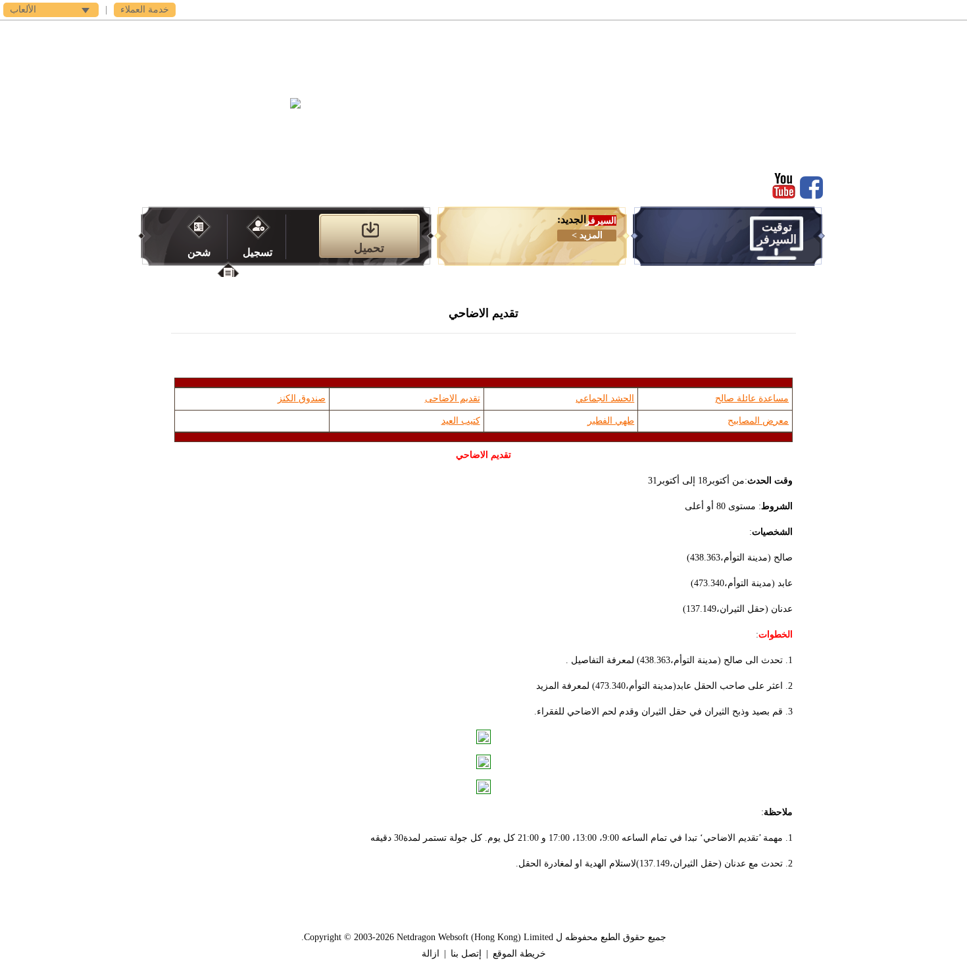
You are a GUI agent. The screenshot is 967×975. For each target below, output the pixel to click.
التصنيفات (483, 33)
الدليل (543, 33)
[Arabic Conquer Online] (235, 130)
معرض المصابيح (758, 421)
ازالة (430, 954)
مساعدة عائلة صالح (752, 398)
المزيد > (587, 235)
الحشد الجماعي (605, 398)
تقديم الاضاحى (452, 398)
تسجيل (257, 252)
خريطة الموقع (519, 954)
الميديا (424, 33)
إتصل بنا (466, 954)
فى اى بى (306, 33)
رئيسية (720, 33)
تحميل (602, 33)
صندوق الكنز (302, 398)
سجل (661, 33)
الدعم (246, 33)
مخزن (365, 33)
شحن (199, 252)
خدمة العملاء (144, 9)
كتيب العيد (460, 421)
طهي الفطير (610, 421)
